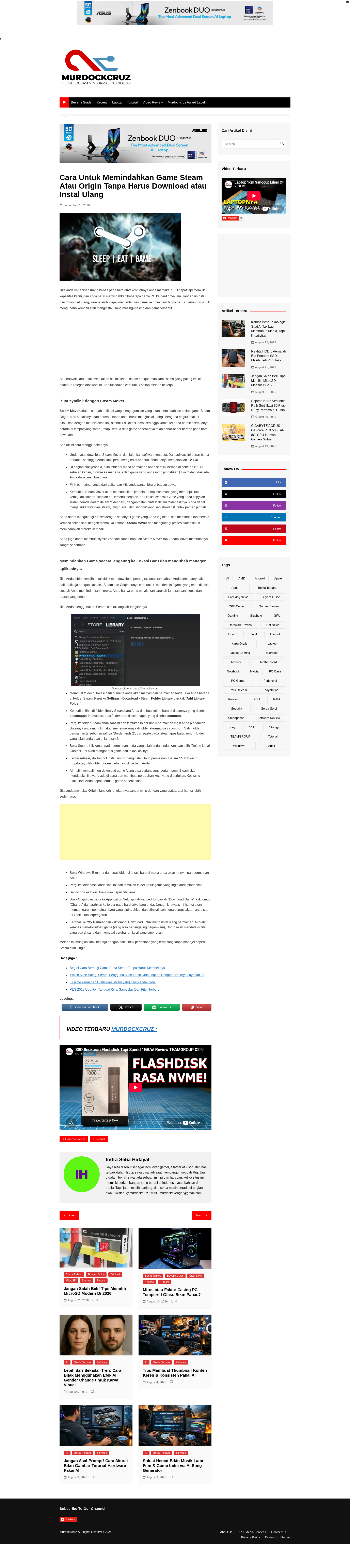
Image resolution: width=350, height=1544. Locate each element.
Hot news (273, 625)
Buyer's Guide (96, 1274)
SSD (252, 727)
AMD (241, 578)
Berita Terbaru (74, 1274)
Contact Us (278, 1532)
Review (101, 102)
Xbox (271, 745)
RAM (276, 699)
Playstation (271, 690)
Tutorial (132, 102)
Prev (71, 1215)
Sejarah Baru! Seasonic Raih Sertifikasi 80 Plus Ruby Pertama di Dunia (268, 405)
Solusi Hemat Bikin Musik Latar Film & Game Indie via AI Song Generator (173, 1466)
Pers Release (239, 690)
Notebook (233, 671)
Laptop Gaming (240, 652)
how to (233, 634)
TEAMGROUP (240, 736)
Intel (254, 634)
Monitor (236, 662)
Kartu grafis (240, 643)
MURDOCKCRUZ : (134, 1029)
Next (199, 1215)
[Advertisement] (135, 343)
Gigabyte (256, 615)
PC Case (275, 671)
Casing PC (195, 1275)
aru (115, 989)
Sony (231, 727)
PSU (257, 699)
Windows (239, 745)
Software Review (268, 718)
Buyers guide (271, 597)
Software (102, 1362)
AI (67, 1362)
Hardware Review (240, 625)
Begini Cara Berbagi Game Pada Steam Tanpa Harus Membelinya (117, 968)
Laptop (117, 102)
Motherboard (268, 662)
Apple (278, 578)
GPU (277, 615)
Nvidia (254, 671)
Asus (235, 587)
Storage (86, 1280)
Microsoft (272, 652)
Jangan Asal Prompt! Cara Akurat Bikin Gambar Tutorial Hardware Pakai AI (96, 1466)
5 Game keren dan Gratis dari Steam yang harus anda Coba (113, 982)
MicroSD (71, 1280)
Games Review (75, 1139)
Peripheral (270, 680)
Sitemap (285, 1537)
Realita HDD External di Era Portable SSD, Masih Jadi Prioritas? (268, 356)
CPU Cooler (237, 606)
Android (260, 578)
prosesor (234, 699)
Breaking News (238, 597)
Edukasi (115, 1274)
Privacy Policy (250, 1537)
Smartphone (236, 718)
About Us (226, 1532)
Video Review (153, 102)
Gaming (232, 615)
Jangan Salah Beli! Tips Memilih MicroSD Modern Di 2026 (268, 380)
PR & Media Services (252, 1532)
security (236, 708)
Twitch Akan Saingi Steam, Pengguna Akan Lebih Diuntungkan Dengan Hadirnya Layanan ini (137, 975)
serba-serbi (269, 708)
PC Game (237, 680)
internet (275, 634)
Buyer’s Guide (81, 102)
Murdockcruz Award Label (186, 102)
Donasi (269, 1537)
